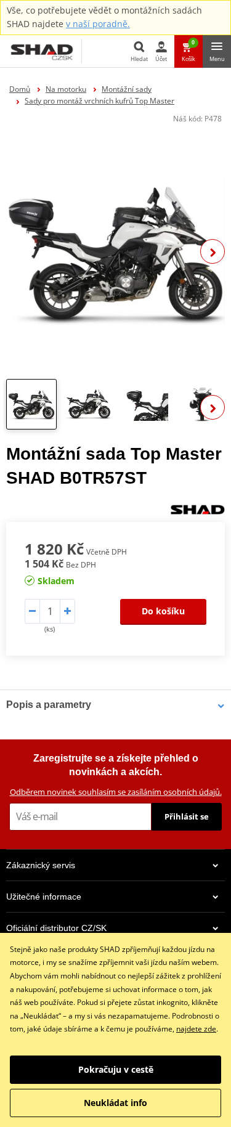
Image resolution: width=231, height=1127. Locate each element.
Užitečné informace (43, 896)
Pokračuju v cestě (115, 1069)
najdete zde (196, 1028)
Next (212, 251)
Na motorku (66, 89)
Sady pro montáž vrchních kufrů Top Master (99, 101)
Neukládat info (115, 1103)
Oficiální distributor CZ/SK (56, 928)
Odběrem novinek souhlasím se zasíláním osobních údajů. (116, 791)
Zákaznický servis (40, 865)
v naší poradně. (98, 24)
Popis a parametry (48, 704)
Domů (19, 89)
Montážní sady (127, 89)
